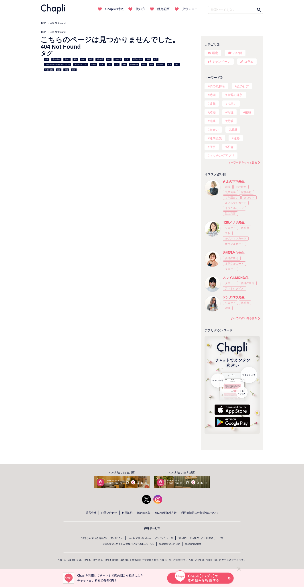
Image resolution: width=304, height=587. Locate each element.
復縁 (148, 59)
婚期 (46, 59)
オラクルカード (234, 208)
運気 (75, 59)
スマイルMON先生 (236, 277)
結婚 (58, 70)
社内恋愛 (118, 59)
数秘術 (245, 227)
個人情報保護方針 (165, 512)
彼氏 (155, 59)
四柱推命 (241, 186)
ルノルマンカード (235, 202)
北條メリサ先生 (234, 222)
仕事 (126, 59)
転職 (90, 59)
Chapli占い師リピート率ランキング (57, 64)
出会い (67, 59)
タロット (249, 197)
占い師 (237, 53)
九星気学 (230, 192)
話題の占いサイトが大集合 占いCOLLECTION (128, 544)
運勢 (73, 70)
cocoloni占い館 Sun (169, 544)
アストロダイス (234, 288)
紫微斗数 (246, 192)
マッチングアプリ (80, 64)
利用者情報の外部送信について (200, 512)
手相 (227, 233)
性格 (66, 70)
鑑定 (215, 53)
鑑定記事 (163, 9)
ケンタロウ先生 (234, 297)
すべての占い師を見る (244, 318)
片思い (93, 64)
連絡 (169, 64)
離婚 (151, 64)
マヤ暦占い (231, 197)
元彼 (101, 64)
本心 (116, 64)
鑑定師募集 (143, 512)
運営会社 (91, 512)
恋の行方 (160, 64)
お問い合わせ (109, 512)
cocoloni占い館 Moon (139, 538)
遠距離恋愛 (134, 64)
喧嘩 (144, 64)
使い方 (140, 9)
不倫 (124, 64)
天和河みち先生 (234, 252)
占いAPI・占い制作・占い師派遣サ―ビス (200, 538)
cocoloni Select (193, 544)
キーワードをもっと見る (242, 162)
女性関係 (100, 59)
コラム (248, 61)
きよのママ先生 (234, 181)
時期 (109, 64)
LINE (83, 59)
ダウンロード (191, 9)
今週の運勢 (49, 70)
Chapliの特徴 (114, 9)
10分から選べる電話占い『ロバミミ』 (102, 538)
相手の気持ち (137, 59)
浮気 (176, 64)
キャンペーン (221, 61)
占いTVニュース (164, 538)
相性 (108, 59)
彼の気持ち (56, 59)
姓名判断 (230, 213)
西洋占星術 (231, 258)
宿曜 (227, 186)
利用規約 (127, 512)
